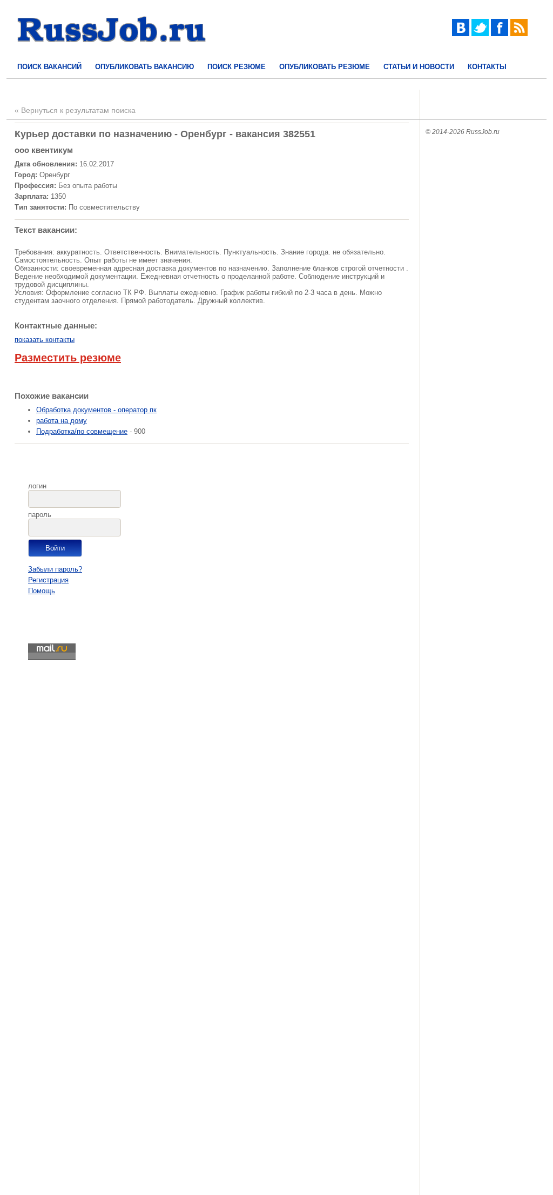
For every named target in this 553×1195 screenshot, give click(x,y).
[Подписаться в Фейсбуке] (499, 34)
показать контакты (45, 339)
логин (37, 486)
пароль (39, 515)
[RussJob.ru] (111, 52)
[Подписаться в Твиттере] (480, 34)
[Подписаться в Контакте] (460, 34)
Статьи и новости (418, 67)
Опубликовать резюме (324, 67)
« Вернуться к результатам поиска (75, 110)
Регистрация (48, 580)
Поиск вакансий (49, 67)
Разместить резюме (68, 358)
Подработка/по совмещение (81, 431)
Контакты (487, 67)
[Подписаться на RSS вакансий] (519, 34)
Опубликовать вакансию (144, 67)
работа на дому (61, 421)
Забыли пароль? (55, 569)
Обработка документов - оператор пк (96, 410)
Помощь (41, 591)
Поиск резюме (236, 67)
